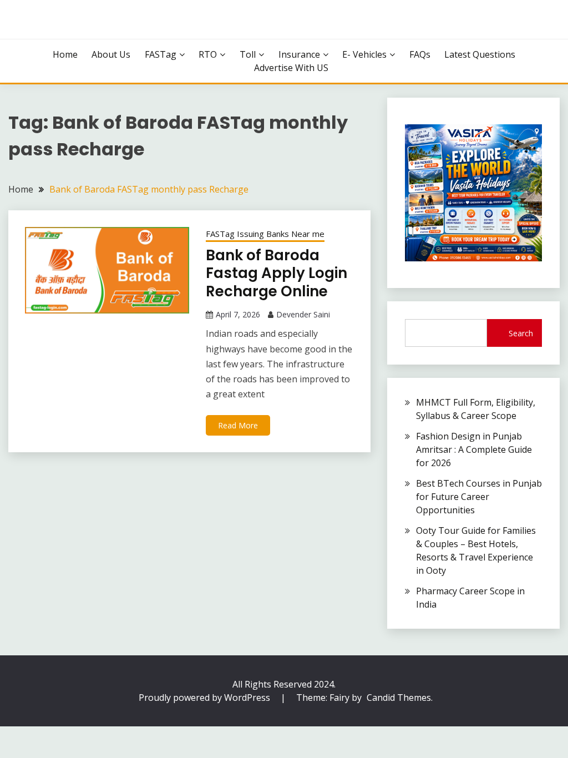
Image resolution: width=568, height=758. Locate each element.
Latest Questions (479, 54)
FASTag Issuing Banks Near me (265, 233)
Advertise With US (291, 68)
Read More (238, 425)
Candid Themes (399, 697)
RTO (208, 54)
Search (521, 333)
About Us (111, 54)
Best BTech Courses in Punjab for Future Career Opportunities (479, 496)
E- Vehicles (364, 54)
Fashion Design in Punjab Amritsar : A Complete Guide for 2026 (474, 449)
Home (65, 54)
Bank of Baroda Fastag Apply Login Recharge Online (276, 273)
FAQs (419, 54)
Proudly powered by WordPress (205, 697)
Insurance (299, 54)
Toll (248, 54)
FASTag (160, 54)
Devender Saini (303, 314)
